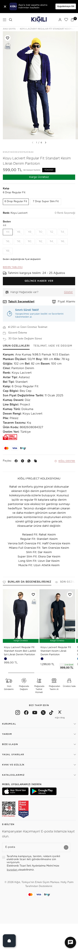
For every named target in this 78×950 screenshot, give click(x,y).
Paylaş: (7, 461)
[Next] (45, 142)
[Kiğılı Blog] (60, 713)
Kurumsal (9, 724)
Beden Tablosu (13, 267)
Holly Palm (67, 882)
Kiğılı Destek (66, 461)
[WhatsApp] (29, 461)
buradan (12, 870)
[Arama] (11, 20)
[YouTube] (34, 713)
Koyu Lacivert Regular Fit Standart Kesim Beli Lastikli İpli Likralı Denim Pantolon (20, 651)
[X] (23, 461)
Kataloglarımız (13, 775)
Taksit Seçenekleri (21, 301)
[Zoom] (39, 85)
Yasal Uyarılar (13, 755)
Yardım (7, 734)
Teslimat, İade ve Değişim (52, 346)
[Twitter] (43, 713)
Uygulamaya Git (65, 6)
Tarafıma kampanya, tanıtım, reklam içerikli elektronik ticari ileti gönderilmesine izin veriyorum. (33, 859)
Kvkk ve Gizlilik (13, 765)
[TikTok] (51, 713)
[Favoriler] (66, 20)
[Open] (9, 940)
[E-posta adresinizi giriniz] (66, 847)
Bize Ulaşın (10, 744)
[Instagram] (17, 713)
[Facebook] (17, 461)
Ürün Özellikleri (16, 346)
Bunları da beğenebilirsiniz (29, 582)
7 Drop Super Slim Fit (46, 201)
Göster (68, 292)
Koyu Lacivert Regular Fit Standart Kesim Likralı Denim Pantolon (56, 651)
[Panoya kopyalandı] (36, 461)
